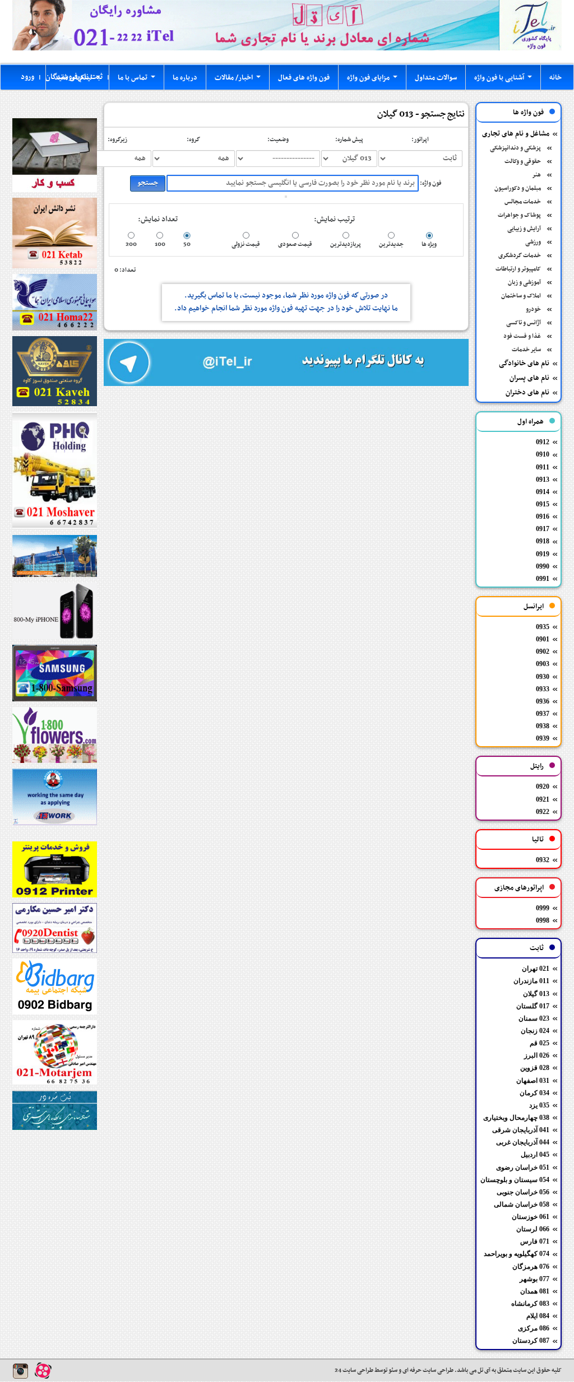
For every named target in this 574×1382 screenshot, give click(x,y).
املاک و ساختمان (521, 296)
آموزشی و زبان (524, 282)
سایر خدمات (526, 350)
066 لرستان (532, 1229)
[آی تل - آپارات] (43, 1370)
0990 (542, 566)
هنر (536, 175)
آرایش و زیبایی (524, 229)
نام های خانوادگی (524, 363)
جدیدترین (391, 244)
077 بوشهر (534, 1279)
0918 (542, 541)
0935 (542, 627)
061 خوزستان (530, 1217)
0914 (542, 492)
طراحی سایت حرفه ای (427, 1370)
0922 (542, 812)
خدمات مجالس (522, 202)
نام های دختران (527, 393)
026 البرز (536, 1055)
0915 (542, 504)
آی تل (484, 1370)
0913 (542, 479)
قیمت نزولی (246, 244)
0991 (542, 579)
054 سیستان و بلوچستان (514, 1180)
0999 (542, 908)
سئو (392, 1370)
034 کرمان (534, 1093)
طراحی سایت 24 (354, 1370)
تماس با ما (139, 81)
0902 (542, 651)
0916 (542, 516)
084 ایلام (537, 1316)
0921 (542, 799)
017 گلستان (532, 1006)
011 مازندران (531, 981)
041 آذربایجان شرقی (520, 1130)
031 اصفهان (532, 1081)
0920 (542, 786)
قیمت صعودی (295, 244)
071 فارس (534, 1241)
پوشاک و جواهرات (519, 215)
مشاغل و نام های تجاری (515, 134)
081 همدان (534, 1291)
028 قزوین (534, 1068)
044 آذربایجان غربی (522, 1142)
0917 (542, 529)
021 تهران (535, 968)
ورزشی (533, 242)
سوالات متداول (436, 78)
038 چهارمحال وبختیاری (516, 1118)
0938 (542, 726)
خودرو (533, 309)
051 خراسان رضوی (522, 1167)
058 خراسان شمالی (521, 1204)
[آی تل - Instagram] (20, 1370)
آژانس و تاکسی (523, 323)
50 (187, 244)
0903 (542, 664)
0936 (542, 701)
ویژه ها (429, 244)
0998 (542, 920)
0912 (542, 442)
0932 (542, 860)
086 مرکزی (533, 1328)
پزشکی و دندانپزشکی (515, 148)
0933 (542, 689)
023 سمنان (534, 1018)
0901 (542, 639)
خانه (555, 78)
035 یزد (539, 1105)
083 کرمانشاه (530, 1303)
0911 (542, 467)
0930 (542, 677)
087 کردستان (530, 1340)
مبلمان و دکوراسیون (517, 188)
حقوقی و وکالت (522, 161)
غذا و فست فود (522, 336)
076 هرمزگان (530, 1267)
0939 (542, 738)
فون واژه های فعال (304, 78)
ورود (27, 77)
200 (131, 244)
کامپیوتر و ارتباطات (518, 269)
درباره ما (185, 78)
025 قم (539, 1043)
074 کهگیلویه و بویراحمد (516, 1254)
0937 (542, 714)
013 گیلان (536, 994)
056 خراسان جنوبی (523, 1192)
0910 (542, 454)
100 (160, 244)
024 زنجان (535, 1031)
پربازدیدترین (345, 244)
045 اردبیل (535, 1154)
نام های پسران (529, 378)
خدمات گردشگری (519, 255)
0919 (542, 554)
